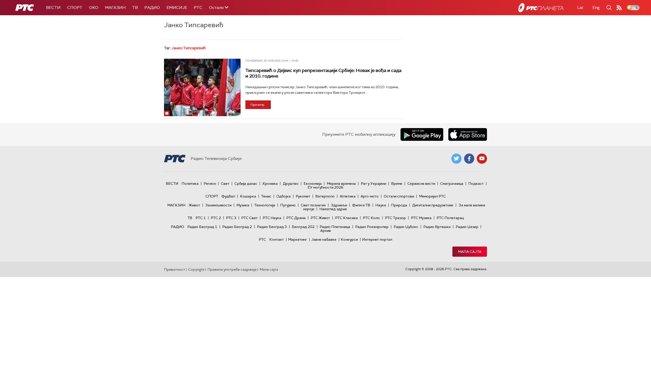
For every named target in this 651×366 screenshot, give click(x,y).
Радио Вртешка (437, 226)
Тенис (266, 196)
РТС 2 (216, 218)
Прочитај (257, 105)
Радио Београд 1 (202, 226)
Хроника (270, 183)
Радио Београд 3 (272, 226)
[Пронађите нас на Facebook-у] (469, 159)
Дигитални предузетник (432, 205)
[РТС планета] (540, 7)
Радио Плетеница (335, 226)
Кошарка (248, 196)
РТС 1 (201, 218)
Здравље (339, 205)
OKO (93, 7)
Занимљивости (218, 205)
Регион (210, 183)
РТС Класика (346, 218)
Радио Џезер (467, 226)
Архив (325, 230)
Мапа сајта (469, 251)
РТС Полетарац (450, 218)
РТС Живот (320, 218)
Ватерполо (325, 196)
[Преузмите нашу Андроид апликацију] (422, 134)
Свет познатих (313, 205)
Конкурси (349, 239)
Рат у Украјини (373, 183)
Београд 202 (303, 226)
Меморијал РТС (432, 196)
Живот (194, 205)
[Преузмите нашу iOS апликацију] (467, 134)
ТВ (135, 7)
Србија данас (245, 183)
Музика (242, 205)
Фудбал (228, 196)
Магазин (115, 7)
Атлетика (348, 196)
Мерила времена (341, 183)
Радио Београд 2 (237, 226)
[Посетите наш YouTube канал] (482, 159)
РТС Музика (421, 218)
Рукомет (303, 196)
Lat (580, 7)
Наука (380, 205)
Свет (225, 183)
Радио (152, 7)
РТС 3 (231, 218)
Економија (313, 183)
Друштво (291, 183)
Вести (53, 7)
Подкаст (476, 183)
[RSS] (619, 7)
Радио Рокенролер (372, 226)
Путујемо (288, 205)
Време (396, 183)
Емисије (177, 7)
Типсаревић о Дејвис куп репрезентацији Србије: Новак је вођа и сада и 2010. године (323, 73)
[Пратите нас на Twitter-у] (456, 159)
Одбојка (283, 196)
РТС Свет (249, 218)
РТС (198, 7)
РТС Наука (272, 218)
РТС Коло (371, 218)
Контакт (276, 239)
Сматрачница (451, 183)
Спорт (74, 7)
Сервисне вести (421, 183)
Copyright (196, 269)
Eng (596, 7)
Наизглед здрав (333, 209)
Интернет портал (377, 239)
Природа (399, 205)
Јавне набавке (323, 239)
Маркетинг (297, 239)
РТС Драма (296, 218)
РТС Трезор (395, 218)
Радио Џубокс (406, 226)
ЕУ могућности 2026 (325, 187)
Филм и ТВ (361, 205)
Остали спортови (399, 196)
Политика (190, 183)
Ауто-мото (370, 196)
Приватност (174, 269)
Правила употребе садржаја (232, 269)
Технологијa (264, 205)
